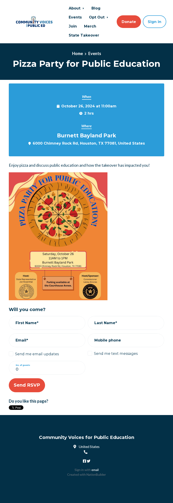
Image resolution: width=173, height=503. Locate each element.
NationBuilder (96, 474)
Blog (95, 8)
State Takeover (84, 35)
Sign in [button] (154, 21)
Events (75, 17)
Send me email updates (37, 354)
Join (73, 26)
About (75, 8)
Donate (129, 21)
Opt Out (97, 17)
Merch (90, 26)
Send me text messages (116, 353)
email (95, 470)
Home (77, 53)
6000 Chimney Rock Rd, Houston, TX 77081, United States (89, 143)
